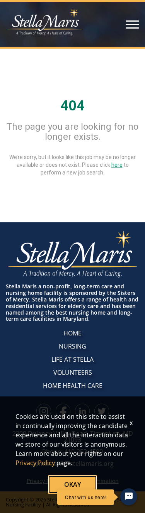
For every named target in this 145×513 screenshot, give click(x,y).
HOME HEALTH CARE (72, 386)
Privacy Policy (35, 463)
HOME (72, 333)
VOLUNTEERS (72, 372)
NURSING (72, 346)
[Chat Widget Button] (128, 496)
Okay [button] (72, 484)
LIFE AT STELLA (72, 359)
